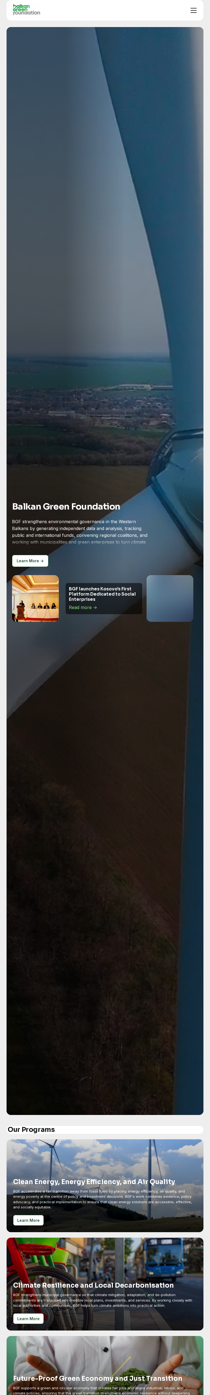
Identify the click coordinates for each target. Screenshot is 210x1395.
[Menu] (193, 10)
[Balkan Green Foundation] (26, 9)
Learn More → (30, 560)
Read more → (88, 602)
